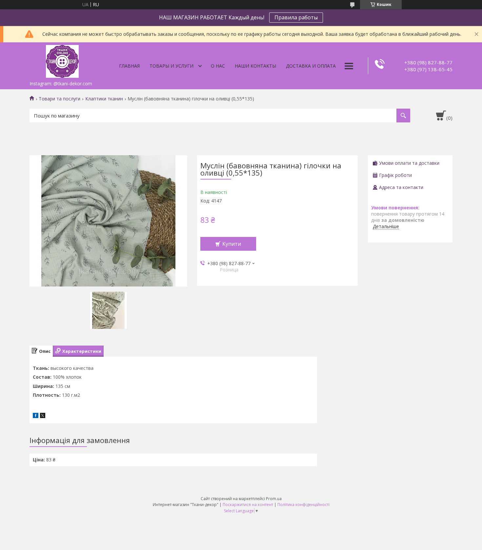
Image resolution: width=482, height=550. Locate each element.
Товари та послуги (59, 99)
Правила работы (296, 17)
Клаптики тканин (104, 99)
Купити (231, 243)
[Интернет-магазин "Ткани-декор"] (62, 60)
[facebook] (35, 416)
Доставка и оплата (311, 66)
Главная (129, 66)
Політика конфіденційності (303, 504)
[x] (42, 416)
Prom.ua (274, 498)
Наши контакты (255, 66)
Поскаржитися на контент (248, 504)
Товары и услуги (171, 66)
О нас (218, 66)
